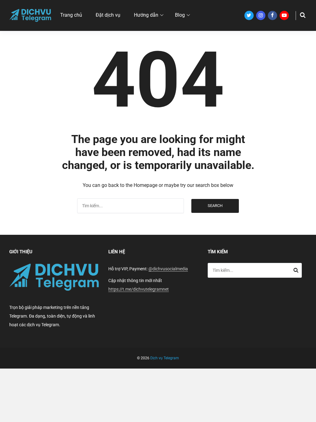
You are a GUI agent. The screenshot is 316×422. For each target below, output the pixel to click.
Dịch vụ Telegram (164, 358)
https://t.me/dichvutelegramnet (138, 289)
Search (215, 205)
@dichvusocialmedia (168, 268)
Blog (180, 15)
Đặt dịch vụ (108, 15)
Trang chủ (71, 15)
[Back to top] (310, 416)
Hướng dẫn (146, 15)
